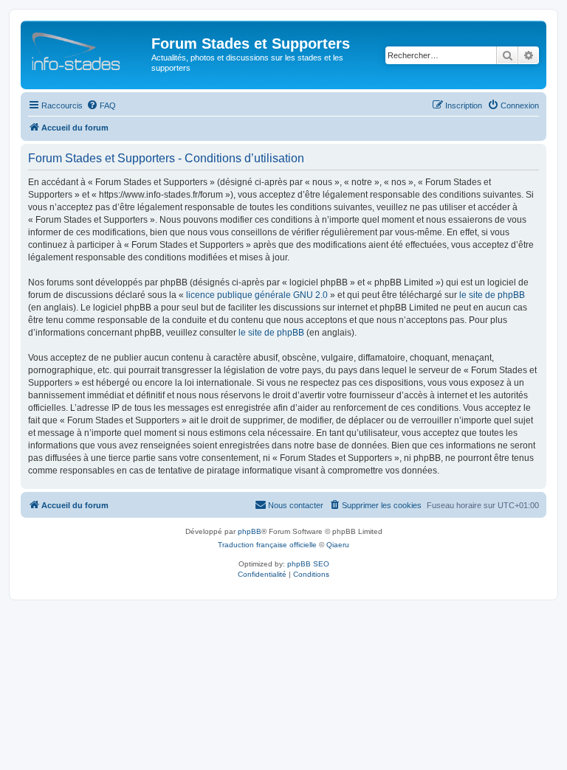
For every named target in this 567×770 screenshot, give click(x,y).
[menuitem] (101, 105)
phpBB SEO (308, 564)
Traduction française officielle (267, 545)
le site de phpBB (492, 295)
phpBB (249, 531)
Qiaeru (337, 545)
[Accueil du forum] (87, 48)
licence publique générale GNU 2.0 (257, 295)
